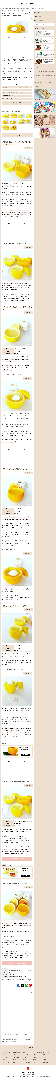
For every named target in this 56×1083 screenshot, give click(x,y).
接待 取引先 (22, 1039)
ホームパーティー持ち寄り (7, 1037)
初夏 (10, 1039)
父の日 (4, 1054)
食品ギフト (15, 1041)
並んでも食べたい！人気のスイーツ (35, 8)
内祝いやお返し (5, 1039)
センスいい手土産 (6, 1052)
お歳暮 (34, 1057)
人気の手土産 (16, 1037)
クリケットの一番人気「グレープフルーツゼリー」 (13, 92)
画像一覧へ (28, 147)
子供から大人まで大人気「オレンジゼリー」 (11, 95)
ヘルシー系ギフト (26, 1062)
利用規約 (8, 1076)
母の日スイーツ (29, 1039)
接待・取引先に (46, 1062)
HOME (3, 8)
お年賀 (44, 1059)
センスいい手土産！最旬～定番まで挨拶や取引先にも (16, 8)
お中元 (24, 1057)
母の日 (14, 1054)
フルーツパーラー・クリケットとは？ (10, 90)
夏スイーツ (16, 1039)
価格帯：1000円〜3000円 (25, 1037)
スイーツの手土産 (15, 1034)
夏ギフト (14, 1059)
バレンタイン (25, 1054)
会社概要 (48, 1076)
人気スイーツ (25, 1052)
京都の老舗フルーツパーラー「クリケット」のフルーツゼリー (15, 87)
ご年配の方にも (8, 1034)
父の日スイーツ (9, 1041)
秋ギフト (24, 1059)
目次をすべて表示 (17, 102)
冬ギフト (34, 1059)
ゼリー (22, 1034)
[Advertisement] (9, 45)
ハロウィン (35, 1062)
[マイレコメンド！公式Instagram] (28, 1069)
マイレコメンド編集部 (19, 58)
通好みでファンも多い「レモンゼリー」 (10, 98)
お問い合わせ (22, 1076)
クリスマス (5, 1057)
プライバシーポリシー (15, 1076)
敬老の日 (14, 1062)
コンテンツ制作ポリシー (31, 1076)
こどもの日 (45, 1057)
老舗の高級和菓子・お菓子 (18, 1052)
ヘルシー (26, 1034)
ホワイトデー (35, 1054)
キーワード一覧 (6, 1062)
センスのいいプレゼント (38, 1052)
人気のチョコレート (47, 1054)
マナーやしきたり (46, 1052)
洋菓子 (3, 1041)
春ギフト (4, 1059)
